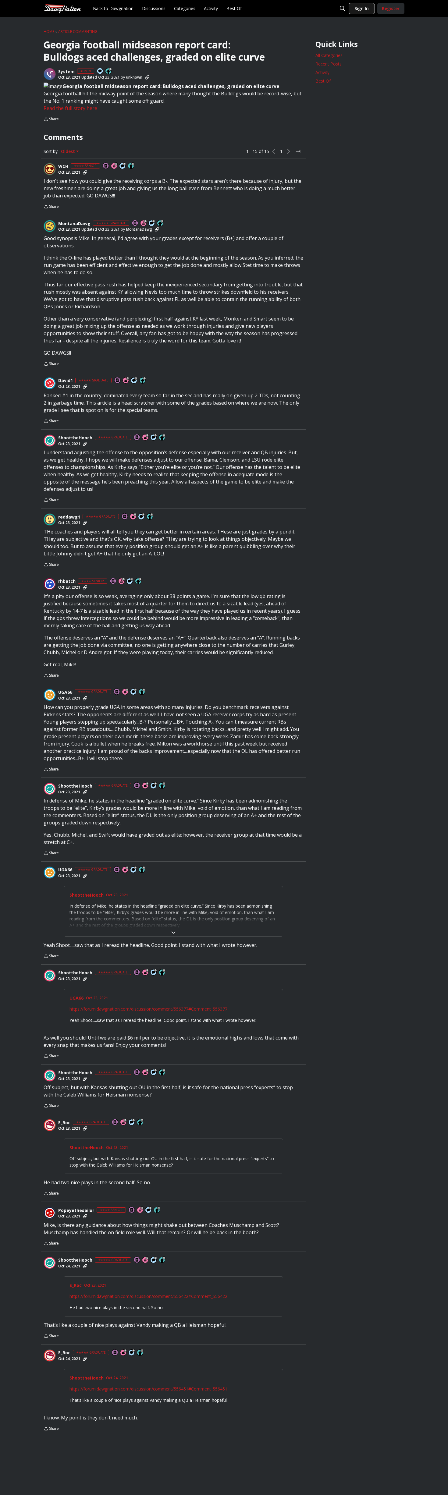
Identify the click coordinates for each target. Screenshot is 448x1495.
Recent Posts (328, 64)
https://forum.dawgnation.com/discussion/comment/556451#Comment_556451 (148, 1389)
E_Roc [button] (64, 1122)
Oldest (68, 151)
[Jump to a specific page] (298, 151)
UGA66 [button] (65, 692)
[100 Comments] (148, 1210)
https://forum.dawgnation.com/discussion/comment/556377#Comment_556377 (148, 1009)
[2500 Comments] (152, 223)
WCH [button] (63, 166)
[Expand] (173, 932)
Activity (322, 72)
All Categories (329, 55)
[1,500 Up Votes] (140, 1122)
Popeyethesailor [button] (76, 1210)
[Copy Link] (147, 77)
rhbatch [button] (67, 581)
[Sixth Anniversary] (114, 166)
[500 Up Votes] (131, 166)
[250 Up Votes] (157, 1210)
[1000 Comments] (134, 381)
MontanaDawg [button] (74, 223)
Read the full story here (70, 108)
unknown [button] (134, 77)
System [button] (66, 71)
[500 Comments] (122, 166)
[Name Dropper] (106, 166)
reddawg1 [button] (69, 517)
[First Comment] (100, 71)
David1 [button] (65, 380)
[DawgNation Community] (62, 8)
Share (51, 119)
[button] (50, 74)
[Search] (342, 8)
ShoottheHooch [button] (75, 438)
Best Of (323, 81)
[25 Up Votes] (108, 71)
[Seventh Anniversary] (126, 381)
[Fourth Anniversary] (140, 1210)
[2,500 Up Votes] (143, 381)
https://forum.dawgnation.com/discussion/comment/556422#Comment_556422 (148, 1296)
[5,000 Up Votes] (160, 223)
